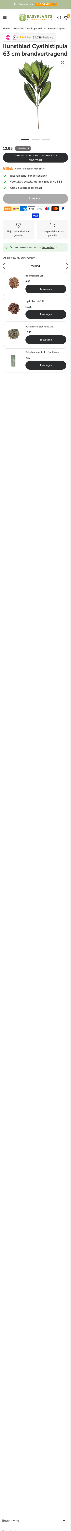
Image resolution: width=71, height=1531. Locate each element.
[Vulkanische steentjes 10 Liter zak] (13, 333)
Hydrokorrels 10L (34, 301)
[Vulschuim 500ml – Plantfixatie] (13, 359)
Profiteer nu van (34, 4)
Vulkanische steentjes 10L (39, 326)
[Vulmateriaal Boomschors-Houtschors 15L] (13, 283)
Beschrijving (10, 1520)
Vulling (35, 266)
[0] (65, 17)
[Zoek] (59, 17)
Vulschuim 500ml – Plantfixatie (42, 352)
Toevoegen (46, 289)
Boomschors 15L (34, 275)
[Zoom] (63, 63)
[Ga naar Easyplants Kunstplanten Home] (35, 17)
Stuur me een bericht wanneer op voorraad (35, 157)
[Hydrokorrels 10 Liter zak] (13, 308)
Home (6, 28)
